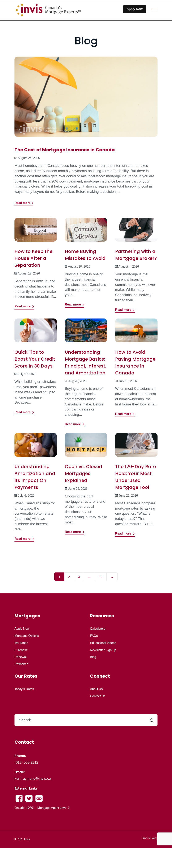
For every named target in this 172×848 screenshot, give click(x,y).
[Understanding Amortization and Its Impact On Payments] (35, 447)
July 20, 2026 (77, 381)
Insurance (21, 642)
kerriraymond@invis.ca (32, 778)
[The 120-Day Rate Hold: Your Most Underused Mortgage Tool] (136, 447)
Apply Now (134, 9)
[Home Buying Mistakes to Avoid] (86, 232)
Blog (93, 656)
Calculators (98, 628)
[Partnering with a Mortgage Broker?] (136, 232)
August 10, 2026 (79, 266)
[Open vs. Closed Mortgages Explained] (86, 447)
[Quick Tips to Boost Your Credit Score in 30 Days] (35, 333)
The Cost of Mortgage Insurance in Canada (64, 149)
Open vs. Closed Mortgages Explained (83, 473)
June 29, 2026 (77, 488)
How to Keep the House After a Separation (33, 258)
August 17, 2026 (29, 273)
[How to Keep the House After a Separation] (35, 232)
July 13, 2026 (128, 381)
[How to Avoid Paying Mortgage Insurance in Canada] (136, 333)
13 (100, 577)
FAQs (94, 635)
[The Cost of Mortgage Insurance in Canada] (86, 99)
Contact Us (98, 696)
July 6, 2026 (26, 495)
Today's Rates (24, 688)
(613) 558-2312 (26, 762)
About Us (96, 688)
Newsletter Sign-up (103, 649)
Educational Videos (103, 642)
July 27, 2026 (27, 374)
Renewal (20, 656)
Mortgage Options (26, 635)
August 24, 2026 (29, 158)
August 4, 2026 (128, 266)
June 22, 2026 (128, 495)
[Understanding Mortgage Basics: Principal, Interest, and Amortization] (86, 333)
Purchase (21, 649)
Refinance (21, 663)
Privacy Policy (150, 838)
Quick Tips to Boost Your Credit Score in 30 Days (34, 359)
